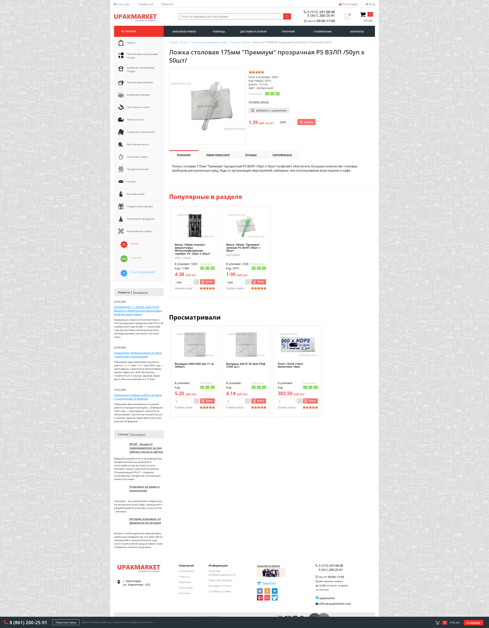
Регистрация (349, 4)
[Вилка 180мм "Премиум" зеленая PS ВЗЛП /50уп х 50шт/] (246, 225)
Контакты (184, 593)
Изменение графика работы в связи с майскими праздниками (138, 354)
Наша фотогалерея (268, 565)
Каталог (130, 31)
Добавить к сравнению (271, 110)
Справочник (145, 4)
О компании (186, 571)
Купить (309, 122)
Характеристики (218, 155)
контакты (357, 31)
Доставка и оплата (220, 586)
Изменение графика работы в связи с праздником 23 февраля (138, 396)
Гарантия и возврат (221, 580)
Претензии (186, 587)
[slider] (256, 72)
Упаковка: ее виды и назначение (144, 488)
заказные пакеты (184, 31)
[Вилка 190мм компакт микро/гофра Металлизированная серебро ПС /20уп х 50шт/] (195, 225)
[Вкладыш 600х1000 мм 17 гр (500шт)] (195, 344)
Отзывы (251, 155)
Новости (184, 576)
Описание (184, 155)
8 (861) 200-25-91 (28, 622)
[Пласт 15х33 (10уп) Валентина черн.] (298, 344)
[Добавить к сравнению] (196, 281)
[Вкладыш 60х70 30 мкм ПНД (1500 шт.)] (246, 344)
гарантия (288, 31)
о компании (322, 31)
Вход (371, 4)
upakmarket (326, 598)
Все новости (140, 292)
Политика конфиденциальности (222, 572)
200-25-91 (321, 15)
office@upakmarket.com (334, 603)
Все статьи (138, 434)
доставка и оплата (253, 31)
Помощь (219, 31)
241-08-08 (321, 12)
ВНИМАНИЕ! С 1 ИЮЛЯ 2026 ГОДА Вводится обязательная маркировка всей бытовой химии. (138, 310)
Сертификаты (282, 155)
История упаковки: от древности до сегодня (145, 521)
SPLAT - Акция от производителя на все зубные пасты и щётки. (146, 448)
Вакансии (167, 4)
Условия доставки (220, 591)
